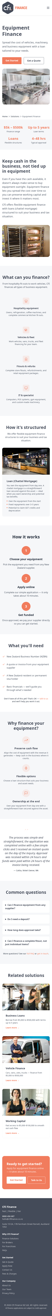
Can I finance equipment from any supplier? (25, 906)
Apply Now (7, 1266)
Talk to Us (36, 1180)
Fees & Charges (9, 1273)
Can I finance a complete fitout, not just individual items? (26, 942)
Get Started (12, 60)
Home (5, 116)
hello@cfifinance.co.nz (12, 1219)
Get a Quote (33, 60)
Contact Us (7, 1269)
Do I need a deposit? (18, 919)
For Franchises (9, 1246)
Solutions (15, 116)
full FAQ (30, 953)
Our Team (6, 1289)
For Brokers (7, 1242)
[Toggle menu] (48, 7)
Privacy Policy (8, 1293)
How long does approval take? (24, 930)
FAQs (4, 1250)
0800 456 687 (8, 1216)
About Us (6, 1285)
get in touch (42, 953)
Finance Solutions (10, 1238)
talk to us (44, 698)
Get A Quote (7, 1262)
